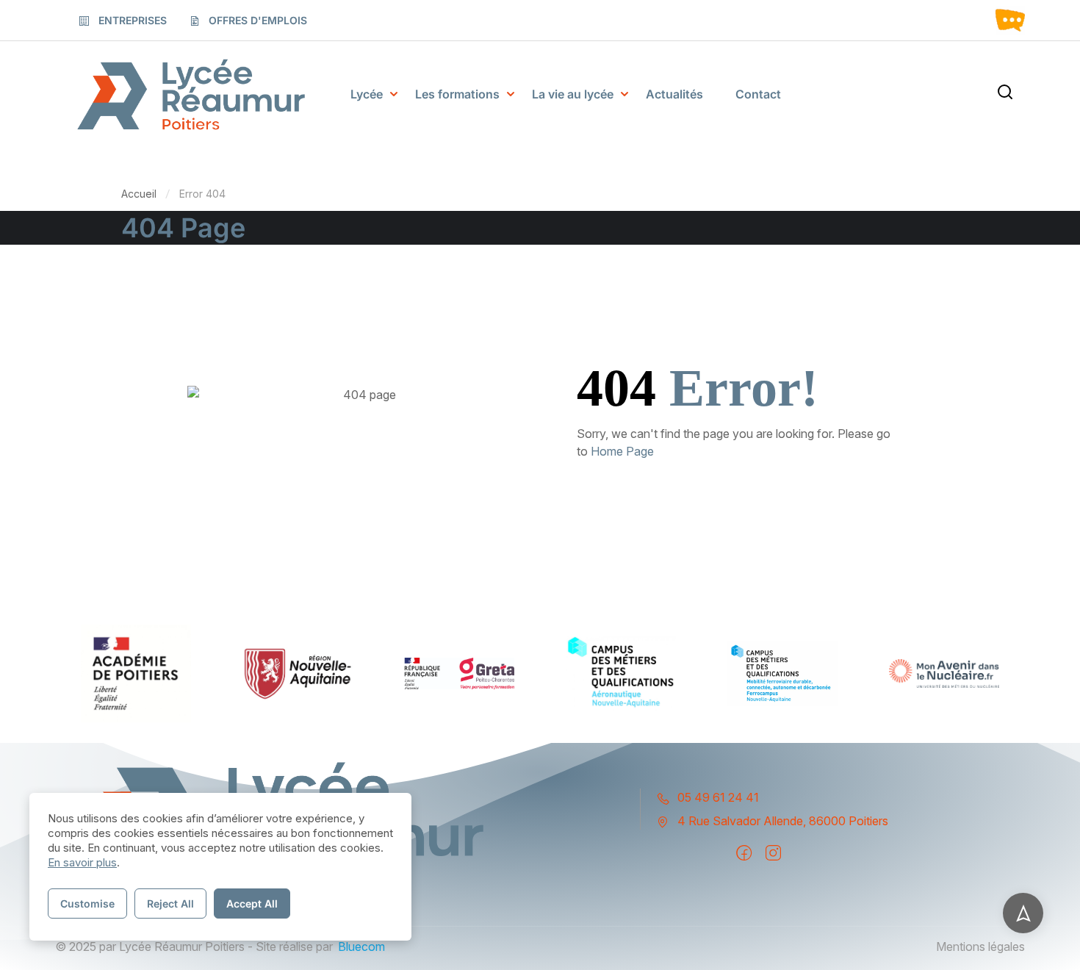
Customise (87, 903)
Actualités (674, 94)
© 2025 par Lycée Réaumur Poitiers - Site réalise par (194, 946)
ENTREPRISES (132, 20)
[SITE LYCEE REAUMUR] (191, 94)
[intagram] (773, 853)
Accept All (252, 903)
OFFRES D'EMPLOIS (258, 20)
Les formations (457, 94)
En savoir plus (82, 862)
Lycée (366, 94)
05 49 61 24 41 (718, 797)
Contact (758, 94)
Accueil (138, 193)
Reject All (170, 903)
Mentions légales (980, 946)
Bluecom (361, 946)
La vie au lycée (572, 94)
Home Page (622, 451)
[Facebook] (744, 853)
